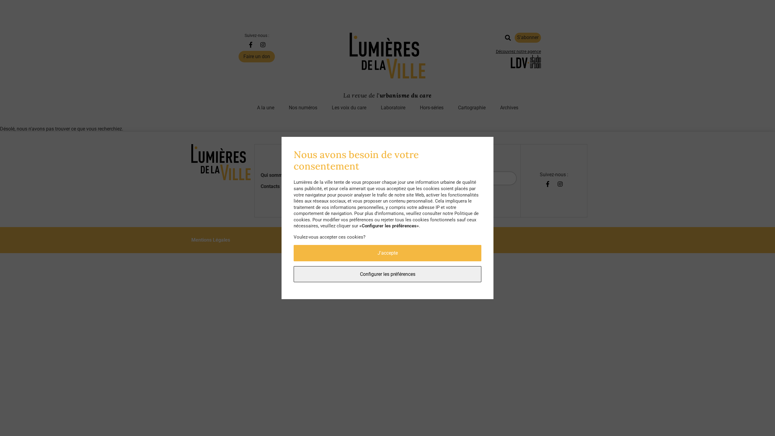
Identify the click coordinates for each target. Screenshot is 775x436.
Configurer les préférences (387, 274)
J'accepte (388, 253)
